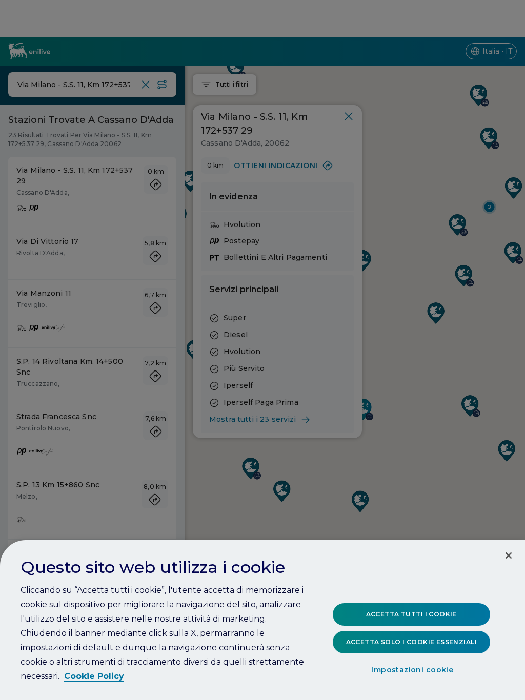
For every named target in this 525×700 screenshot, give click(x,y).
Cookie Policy (94, 676)
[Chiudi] (508, 555)
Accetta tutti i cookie (411, 614)
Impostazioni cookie (412, 669)
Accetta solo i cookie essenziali (411, 642)
